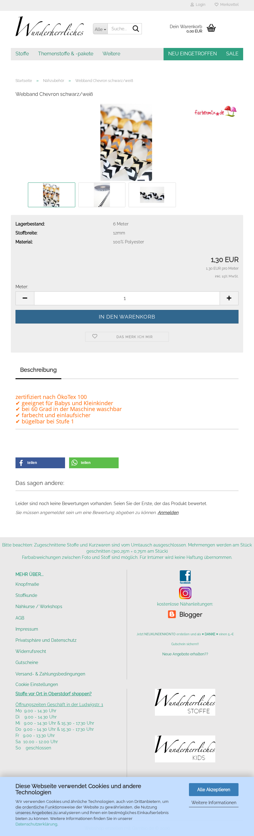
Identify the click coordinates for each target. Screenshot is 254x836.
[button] (24, 298)
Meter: (21, 286)
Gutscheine (26, 662)
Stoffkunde (26, 595)
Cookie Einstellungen (36, 684)
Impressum (26, 629)
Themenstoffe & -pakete (65, 54)
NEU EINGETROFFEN (192, 54)
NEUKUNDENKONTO (160, 634)
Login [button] (199, 4)
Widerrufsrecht (30, 651)
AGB (19, 617)
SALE (232, 54)
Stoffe (22, 54)
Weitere (111, 54)
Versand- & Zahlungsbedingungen (50, 673)
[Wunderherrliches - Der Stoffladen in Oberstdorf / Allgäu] (49, 26)
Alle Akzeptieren (213, 789)
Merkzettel (228, 4)
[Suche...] (136, 29)
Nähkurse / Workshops (38, 606)
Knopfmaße (27, 584)
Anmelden (168, 512)
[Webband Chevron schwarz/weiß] (127, 141)
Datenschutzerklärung (36, 824)
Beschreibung (38, 370)
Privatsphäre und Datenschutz (46, 640)
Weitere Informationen (213, 802)
